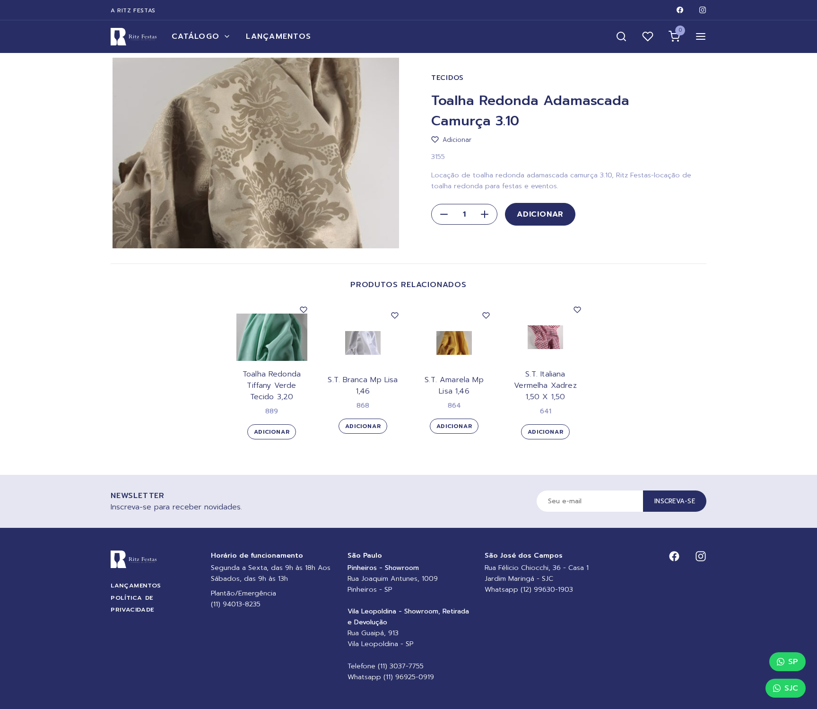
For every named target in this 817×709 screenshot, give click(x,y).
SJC (791, 688)
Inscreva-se (674, 501)
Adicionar (540, 214)
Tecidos (447, 78)
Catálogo (195, 36)
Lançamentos (278, 36)
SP (793, 661)
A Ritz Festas (133, 10)
